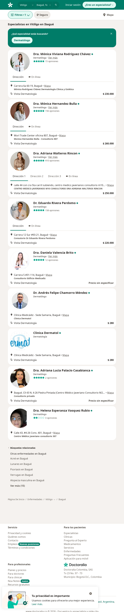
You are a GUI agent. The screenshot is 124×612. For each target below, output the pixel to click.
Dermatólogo (22, 40)
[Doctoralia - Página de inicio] (11, 4)
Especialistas (71, 533)
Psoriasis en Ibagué (21, 469)
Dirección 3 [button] (54, 176)
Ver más (53, 57)
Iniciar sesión (73, 5)
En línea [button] (35, 77)
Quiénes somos (17, 536)
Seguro (43, 14)
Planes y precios (17, 570)
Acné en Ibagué (19, 458)
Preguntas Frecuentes (76, 555)
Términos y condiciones (21, 547)
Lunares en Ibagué (21, 464)
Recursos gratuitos (19, 584)
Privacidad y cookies (19, 533)
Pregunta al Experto (75, 540)
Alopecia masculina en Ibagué (27, 480)
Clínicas (68, 536)
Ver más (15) (17, 485)
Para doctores (16, 573)
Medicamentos (72, 544)
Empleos (23, 544)
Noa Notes (18, 581)
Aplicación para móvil (76, 558)
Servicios (69, 547)
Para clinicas (15, 577)
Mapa (110, 14)
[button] (111, 34)
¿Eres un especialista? (98, 5)
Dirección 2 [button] (36, 176)
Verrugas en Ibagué (21, 475)
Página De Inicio (16, 499)
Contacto (13, 540)
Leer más (37, 604)
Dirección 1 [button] (19, 176)
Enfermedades (35, 499)
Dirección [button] (18, 77)
